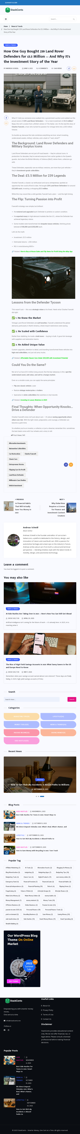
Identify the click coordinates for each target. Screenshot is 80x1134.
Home (6, 26)
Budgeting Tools (12, 877)
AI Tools (29, 868)
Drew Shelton (13, 618)
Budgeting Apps (45, 872)
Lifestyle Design (44, 891)
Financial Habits (65, 882)
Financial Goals (48, 882)
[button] (38, 796)
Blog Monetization (13, 872)
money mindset (32, 900)
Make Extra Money (13, 896)
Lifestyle (58, 716)
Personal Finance (33, 910)
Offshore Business (13, 905)
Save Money (48, 914)
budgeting (29, 872)
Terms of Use (48, 1014)
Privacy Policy (48, 1010)
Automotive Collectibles (17, 448)
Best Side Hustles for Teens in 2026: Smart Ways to (36, 815)
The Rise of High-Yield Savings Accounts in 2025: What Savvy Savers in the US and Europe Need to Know (38, 666)
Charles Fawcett (30, 454)
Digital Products (44, 877)
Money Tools (22, 724)
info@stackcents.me (13, 1021)
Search (71, 699)
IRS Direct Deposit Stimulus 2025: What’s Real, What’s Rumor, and (41, 826)
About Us (46, 1006)
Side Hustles (22, 741)
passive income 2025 (14, 910)
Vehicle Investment (15, 485)
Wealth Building (12, 924)
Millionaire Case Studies (17, 480)
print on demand (12, 914)
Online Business (31, 905)
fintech (50, 886)
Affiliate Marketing (13, 868)
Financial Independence (14, 886)
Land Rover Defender (16, 475)
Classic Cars (13, 459)
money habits (50, 896)
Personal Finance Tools (53, 910)
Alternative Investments (17, 443)
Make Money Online (32, 896)
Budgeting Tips (21, 716)
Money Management (13, 900)
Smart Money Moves (47, 919)
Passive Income (21, 733)
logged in (16, 569)
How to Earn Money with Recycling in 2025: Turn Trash (37, 850)
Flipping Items (65, 886)
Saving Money (58, 733)
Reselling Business (30, 914)
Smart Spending (66, 919)
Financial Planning (35, 886)
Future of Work (27, 891)
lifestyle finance (61, 891)
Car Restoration (14, 454)
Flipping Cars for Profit (17, 470)
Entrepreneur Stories (16, 464)
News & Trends (16, 26)
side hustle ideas (12, 919)
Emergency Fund (12, 882)
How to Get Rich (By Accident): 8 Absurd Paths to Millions (40, 784)
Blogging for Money (64, 868)
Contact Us (47, 1019)
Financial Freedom (30, 882)
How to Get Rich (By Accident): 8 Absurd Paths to (35, 838)
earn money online (63, 877)
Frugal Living (11, 891)
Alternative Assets (45, 868)
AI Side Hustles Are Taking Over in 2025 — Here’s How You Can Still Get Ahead (39, 613)
